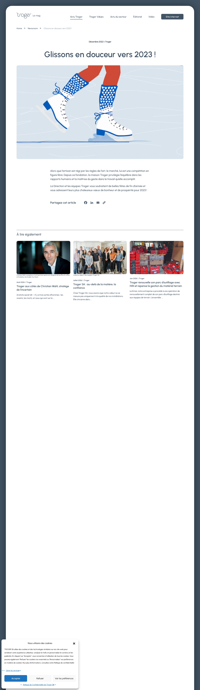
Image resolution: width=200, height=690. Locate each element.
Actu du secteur (118, 16)
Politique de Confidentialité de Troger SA (38, 685)
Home (19, 28)
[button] (74, 643)
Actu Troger (76, 16)
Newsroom (33, 28)
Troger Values (96, 16)
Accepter (15, 678)
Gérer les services (12, 671)
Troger (108, 41)
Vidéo (151, 16)
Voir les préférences (64, 678)
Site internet (172, 16)
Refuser (40, 678)
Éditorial (137, 16)
